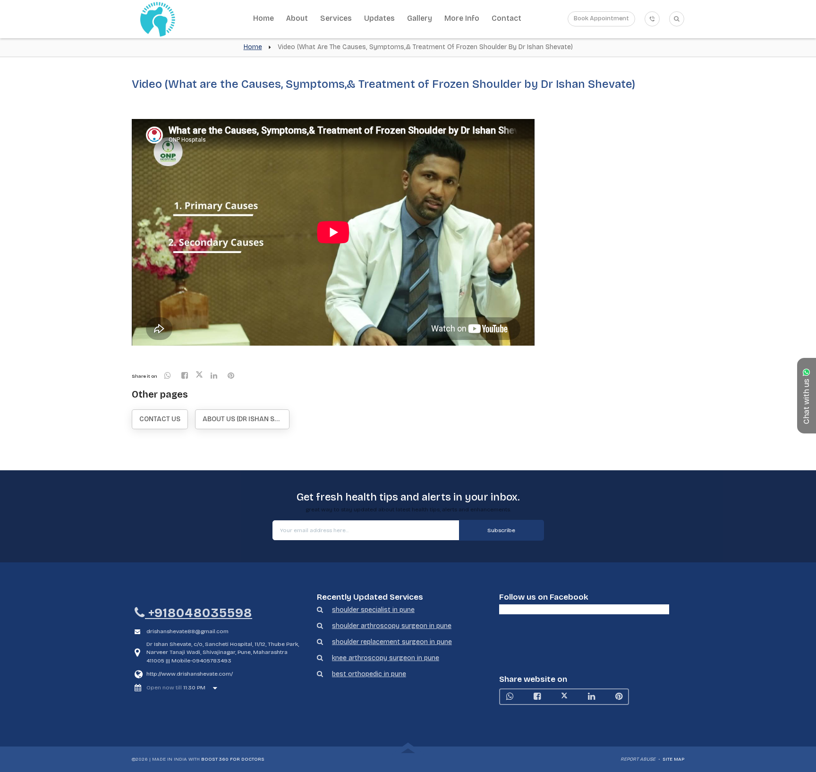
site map (673, 759)
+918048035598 (198, 613)
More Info (461, 18)
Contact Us (159, 419)
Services (336, 18)
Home (263, 18)
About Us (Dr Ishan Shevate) (246, 419)
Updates (379, 18)
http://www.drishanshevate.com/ (189, 673)
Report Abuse (637, 759)
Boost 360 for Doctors (232, 759)
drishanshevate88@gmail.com (187, 631)
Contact (506, 18)
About (297, 18)
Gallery (419, 18)
